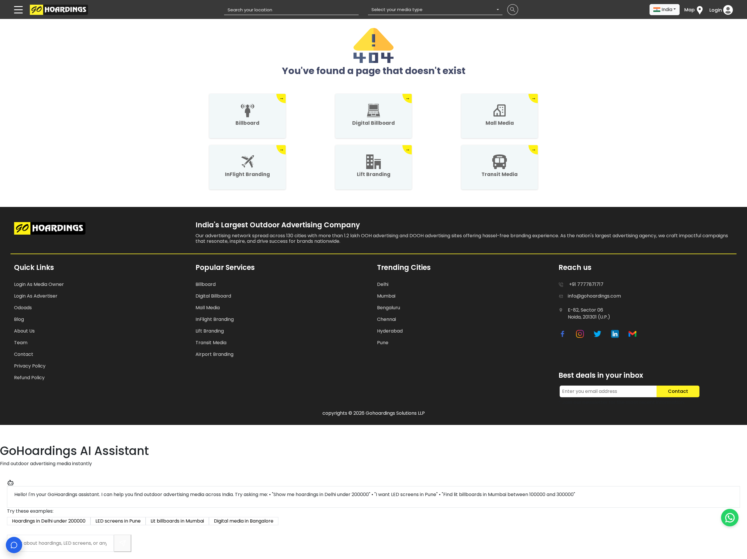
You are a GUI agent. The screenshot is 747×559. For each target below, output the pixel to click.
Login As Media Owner (39, 284)
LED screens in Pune (118, 521)
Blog (19, 319)
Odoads (23, 307)
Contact (678, 391)
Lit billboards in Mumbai (177, 521)
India (667, 9)
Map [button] (689, 9)
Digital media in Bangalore (243, 521)
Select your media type (397, 9)
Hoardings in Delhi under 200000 (48, 521)
